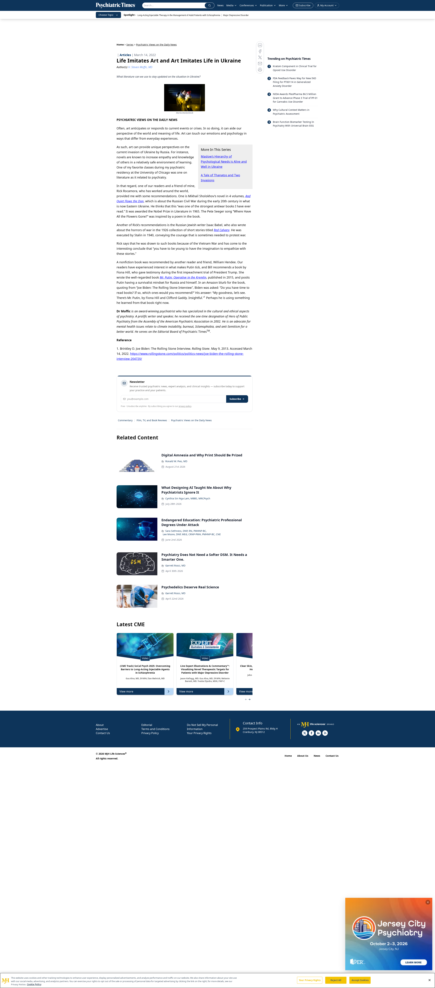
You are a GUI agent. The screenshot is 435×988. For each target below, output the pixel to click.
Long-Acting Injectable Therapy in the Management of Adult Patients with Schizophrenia (178, 15)
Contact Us (103, 733)
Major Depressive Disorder (236, 15)
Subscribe (235, 398)
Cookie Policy (34, 984)
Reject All (335, 980)
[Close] (429, 980)
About (100, 725)
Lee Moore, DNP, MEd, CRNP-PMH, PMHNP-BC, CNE (192, 534)
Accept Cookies (360, 980)
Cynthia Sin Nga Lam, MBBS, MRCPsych (187, 498)
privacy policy (185, 406)
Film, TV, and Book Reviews (152, 420)
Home (120, 44)
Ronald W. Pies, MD (176, 461)
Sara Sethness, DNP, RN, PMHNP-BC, (186, 530)
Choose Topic (106, 14)
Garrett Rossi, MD (175, 565)
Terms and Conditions (155, 729)
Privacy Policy (150, 733)
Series (129, 44)
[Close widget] (427, 902)
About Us (302, 755)
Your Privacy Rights (199, 733)
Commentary (125, 420)
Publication (266, 5)
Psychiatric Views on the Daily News (191, 420)
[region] (217, 980)
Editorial (146, 725)
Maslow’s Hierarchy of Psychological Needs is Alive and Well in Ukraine (224, 161)
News (220, 5)
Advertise (102, 729)
